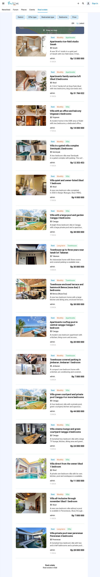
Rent (53, 38)
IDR (73, 23)
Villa (67, 107)
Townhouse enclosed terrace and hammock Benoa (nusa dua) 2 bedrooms (66, 287)
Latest (81, 23)
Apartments (70, 38)
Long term (61, 246)
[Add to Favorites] (43, 39)
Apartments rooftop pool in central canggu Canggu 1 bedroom (64, 325)
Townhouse (72, 246)
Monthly (60, 38)
